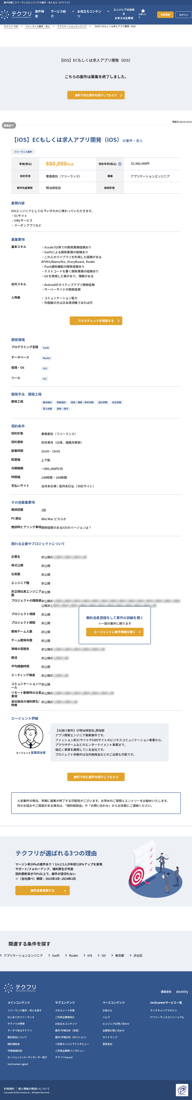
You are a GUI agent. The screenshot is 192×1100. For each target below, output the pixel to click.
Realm (46, 358)
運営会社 (107, 1044)
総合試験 (116, 402)
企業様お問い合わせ (113, 1030)
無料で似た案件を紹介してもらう (96, 777)
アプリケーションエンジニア (71, 26)
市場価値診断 (15, 1050)
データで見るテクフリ (20, 1030)
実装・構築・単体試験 (82, 402)
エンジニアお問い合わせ (116, 1023)
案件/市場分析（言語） (67, 1030)
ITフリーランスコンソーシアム (167, 1017)
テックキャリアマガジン (163, 1010)
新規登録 (165, 14)
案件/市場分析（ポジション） (71, 1037)
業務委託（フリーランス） (64, 176)
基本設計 (47, 402)
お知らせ (107, 1010)
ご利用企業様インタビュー (69, 1050)
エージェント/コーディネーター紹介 (27, 1057)
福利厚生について (17, 1037)
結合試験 (102, 402)
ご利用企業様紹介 (65, 1017)
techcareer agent (18, 1064)
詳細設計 (61, 402)
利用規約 (9, 1088)
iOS (45, 368)
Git (44, 378)
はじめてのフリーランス (21, 1017)
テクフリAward (64, 1057)
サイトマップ (110, 1037)
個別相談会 (14, 1044)
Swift (46, 347)
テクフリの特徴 (16, 1023)
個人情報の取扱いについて (34, 1088)
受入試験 (47, 408)
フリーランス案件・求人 (37, 26)
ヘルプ (106, 1017)
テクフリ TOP (11, 26)
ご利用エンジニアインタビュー (72, 1044)
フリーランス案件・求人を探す (25, 1010)
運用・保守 (62, 408)
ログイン (183, 14)
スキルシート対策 (65, 1010)
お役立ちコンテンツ (66, 1023)
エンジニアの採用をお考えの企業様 (123, 14)
